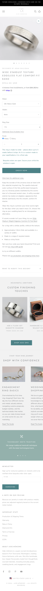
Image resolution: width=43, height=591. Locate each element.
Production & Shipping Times (13, 516)
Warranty (5, 520)
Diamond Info (7, 528)
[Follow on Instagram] (9, 571)
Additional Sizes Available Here (13, 132)
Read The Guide (8, 424)
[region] (21, 443)
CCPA (4, 539)
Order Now (21, 170)
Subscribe (10, 487)
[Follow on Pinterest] (15, 571)
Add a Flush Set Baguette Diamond (15, 327)
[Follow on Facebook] (3, 571)
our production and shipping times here (25, 256)
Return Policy (7, 524)
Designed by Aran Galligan (15, 68)
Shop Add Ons (21, 343)
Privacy (4, 536)
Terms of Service (8, 532)
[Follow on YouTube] (21, 571)
